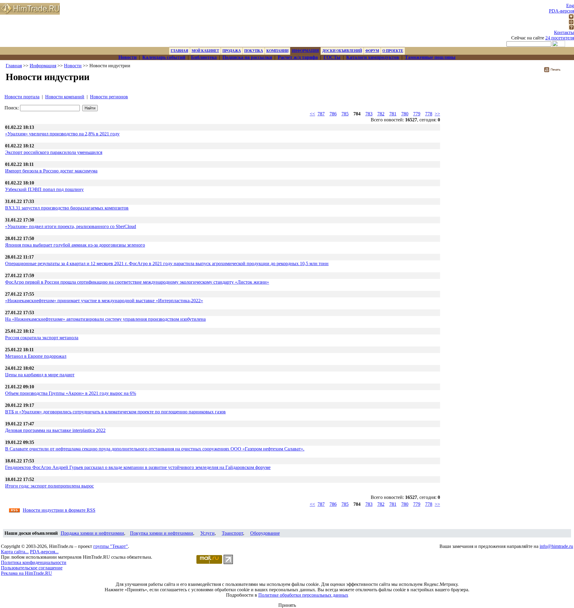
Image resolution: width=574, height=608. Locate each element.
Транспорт (232, 533)
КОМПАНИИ (277, 51)
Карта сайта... (15, 551)
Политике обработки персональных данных (303, 595)
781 (392, 113)
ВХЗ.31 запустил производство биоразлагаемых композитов (67, 207)
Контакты (564, 32)
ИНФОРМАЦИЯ (305, 51)
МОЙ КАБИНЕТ (205, 51)
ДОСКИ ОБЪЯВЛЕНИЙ (342, 51)
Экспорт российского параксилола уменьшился (53, 152)
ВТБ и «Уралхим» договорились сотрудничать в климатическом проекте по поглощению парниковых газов (115, 411)
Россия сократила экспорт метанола (41, 337)
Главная (14, 65)
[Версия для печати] (556, 71)
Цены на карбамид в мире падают (39, 374)
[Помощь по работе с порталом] (571, 28)
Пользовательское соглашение (31, 567)
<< (312, 113)
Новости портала (21, 96)
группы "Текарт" (110, 546)
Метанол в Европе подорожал (35, 356)
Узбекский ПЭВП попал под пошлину (44, 189)
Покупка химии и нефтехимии (161, 533)
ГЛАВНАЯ (179, 51)
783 (369, 113)
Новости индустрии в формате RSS (59, 510)
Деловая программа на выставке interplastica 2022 (55, 430)
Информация (43, 65)
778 (428, 113)
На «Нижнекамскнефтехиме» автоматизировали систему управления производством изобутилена (105, 319)
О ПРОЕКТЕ (392, 51)
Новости (73, 65)
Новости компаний (64, 96)
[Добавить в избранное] (571, 17)
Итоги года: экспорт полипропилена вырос (49, 485)
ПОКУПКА (253, 51)
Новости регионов (109, 96)
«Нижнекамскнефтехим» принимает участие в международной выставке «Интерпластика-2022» (104, 300)
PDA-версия (561, 10)
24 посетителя (559, 37)
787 (321, 113)
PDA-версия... (44, 551)
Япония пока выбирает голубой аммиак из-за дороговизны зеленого (75, 245)
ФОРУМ (372, 51)
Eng (570, 5)
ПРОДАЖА (231, 51)
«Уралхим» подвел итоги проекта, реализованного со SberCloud (70, 226)
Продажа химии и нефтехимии (92, 533)
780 (404, 113)
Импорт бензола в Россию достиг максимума (51, 170)
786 (333, 113)
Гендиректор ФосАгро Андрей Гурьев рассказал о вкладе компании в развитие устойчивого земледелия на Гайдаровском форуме (138, 467)
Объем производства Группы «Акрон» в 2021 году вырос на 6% (70, 393)
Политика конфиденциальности (33, 562)
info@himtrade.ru (556, 546)
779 (416, 113)
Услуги (207, 533)
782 (380, 113)
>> (437, 113)
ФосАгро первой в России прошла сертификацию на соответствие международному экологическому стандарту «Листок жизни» (137, 282)
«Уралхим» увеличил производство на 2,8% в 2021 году (62, 133)
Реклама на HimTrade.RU (26, 573)
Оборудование (265, 533)
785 (345, 113)
